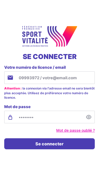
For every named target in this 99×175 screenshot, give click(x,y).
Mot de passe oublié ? (75, 130)
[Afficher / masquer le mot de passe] (89, 117)
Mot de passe (17, 106)
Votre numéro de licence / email (35, 67)
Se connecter (49, 143)
